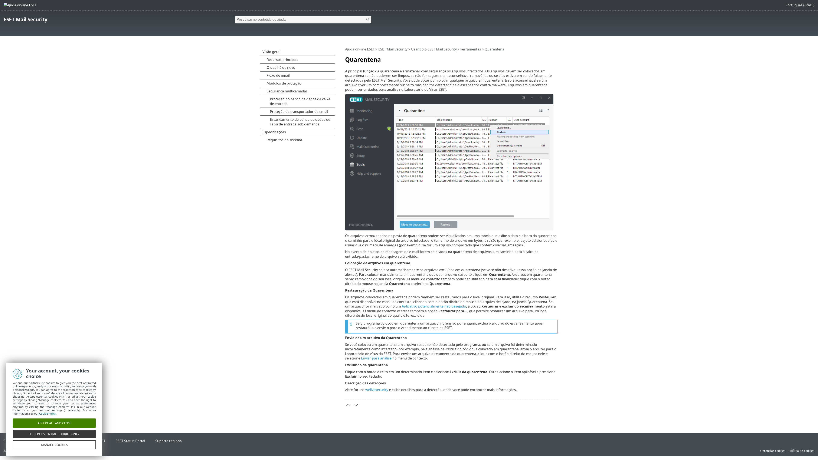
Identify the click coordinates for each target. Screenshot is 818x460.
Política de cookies (801, 451)
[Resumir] (555, 57)
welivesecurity (376, 389)
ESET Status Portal (130, 440)
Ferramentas (470, 49)
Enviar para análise (376, 358)
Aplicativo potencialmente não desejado (434, 306)
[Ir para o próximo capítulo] (356, 405)
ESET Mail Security (25, 19)
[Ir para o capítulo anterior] (348, 405)
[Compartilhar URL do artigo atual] (542, 57)
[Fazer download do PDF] (549, 57)
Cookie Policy (47, 413)
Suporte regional (169, 440)
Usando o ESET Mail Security (434, 49)
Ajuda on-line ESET (360, 49)
